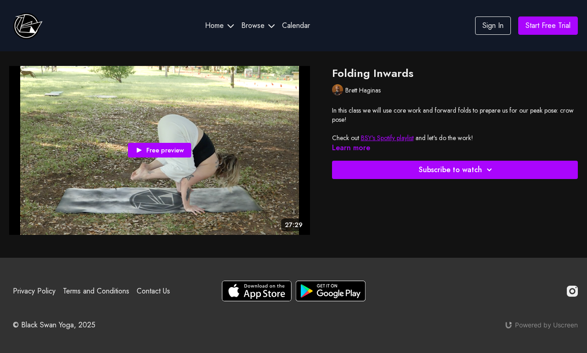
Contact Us (153, 291)
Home (215, 25)
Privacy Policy (34, 291)
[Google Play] (330, 291)
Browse (254, 25)
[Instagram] (572, 291)
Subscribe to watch (450, 169)
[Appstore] (257, 291)
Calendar (296, 25)
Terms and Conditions (96, 291)
